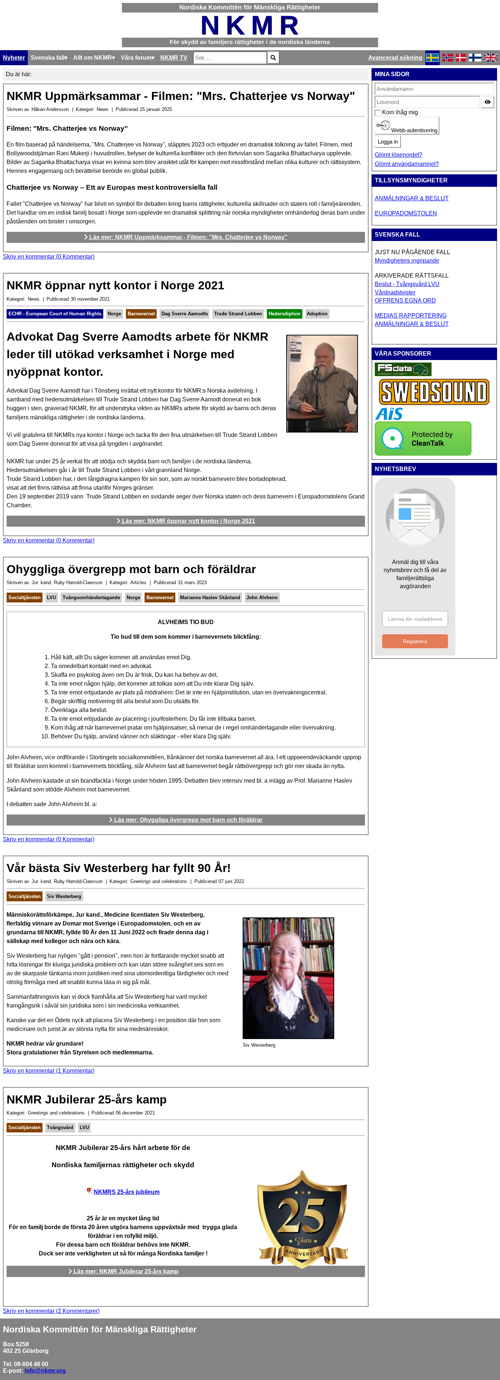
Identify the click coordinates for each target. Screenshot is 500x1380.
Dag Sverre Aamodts (184, 313)
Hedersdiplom (285, 313)
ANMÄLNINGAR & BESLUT (412, 198)
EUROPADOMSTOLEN (406, 213)
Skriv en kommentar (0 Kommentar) (48, 256)
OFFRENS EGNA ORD (405, 300)
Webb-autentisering (413, 130)
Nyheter (14, 58)
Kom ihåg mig (386, 112)
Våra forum (136, 58)
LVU (51, 597)
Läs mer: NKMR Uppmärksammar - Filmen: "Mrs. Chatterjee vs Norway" (187, 237)
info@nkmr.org (45, 1371)
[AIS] (389, 418)
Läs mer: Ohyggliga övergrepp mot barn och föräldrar (187, 820)
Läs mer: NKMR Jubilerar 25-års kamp (125, 1271)
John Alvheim (262, 597)
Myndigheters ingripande (407, 260)
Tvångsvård (60, 1127)
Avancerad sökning (395, 58)
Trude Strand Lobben (238, 313)
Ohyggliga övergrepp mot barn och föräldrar (131, 569)
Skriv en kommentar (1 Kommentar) (48, 1071)
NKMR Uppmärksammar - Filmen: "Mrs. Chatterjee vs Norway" (181, 96)
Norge (114, 313)
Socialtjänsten (24, 597)
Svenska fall (47, 58)
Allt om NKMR (92, 58)
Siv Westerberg (64, 896)
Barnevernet (141, 313)
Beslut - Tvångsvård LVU (407, 284)
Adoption (317, 313)
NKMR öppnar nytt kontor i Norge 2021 (115, 285)
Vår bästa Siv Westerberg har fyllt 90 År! (119, 868)
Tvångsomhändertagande (91, 597)
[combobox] (229, 58)
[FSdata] (403, 374)
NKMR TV (173, 58)
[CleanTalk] (423, 453)
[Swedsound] (434, 404)
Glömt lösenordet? (398, 155)
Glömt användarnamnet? (407, 164)
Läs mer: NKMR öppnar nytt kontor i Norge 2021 (187, 521)
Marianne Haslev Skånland (210, 597)
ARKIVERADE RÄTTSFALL (412, 275)
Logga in (388, 142)
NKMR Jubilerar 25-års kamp (87, 1099)
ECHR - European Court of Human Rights (54, 313)
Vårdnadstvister (395, 292)
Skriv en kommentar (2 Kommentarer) (51, 1311)
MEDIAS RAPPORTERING (411, 315)
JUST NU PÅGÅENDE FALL (412, 252)
